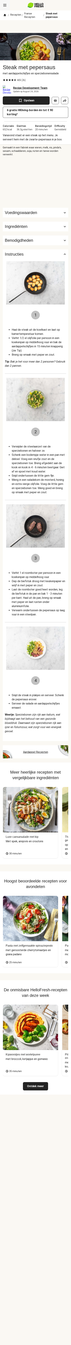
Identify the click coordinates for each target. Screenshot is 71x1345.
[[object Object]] (55, 100)
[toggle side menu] (5, 5)
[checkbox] (4, 80)
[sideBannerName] (35, 182)
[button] (35, 226)
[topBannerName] (35, 26)
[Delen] (64, 100)
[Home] (5, 15)
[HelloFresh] (36, 5)
